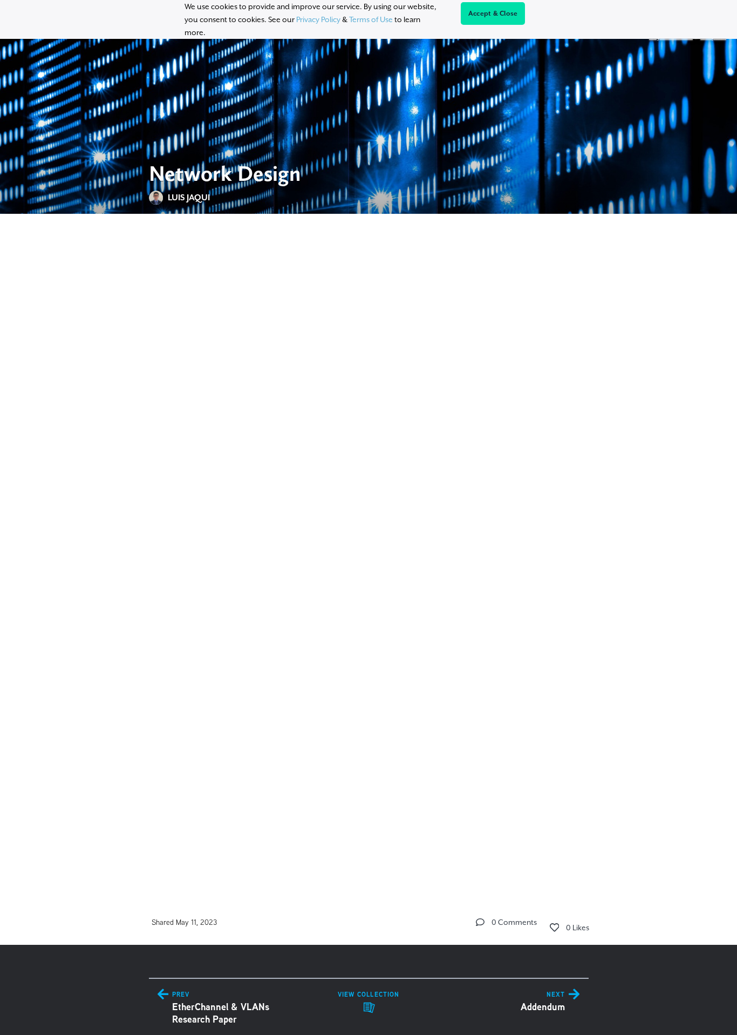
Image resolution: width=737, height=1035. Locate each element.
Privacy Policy (318, 19)
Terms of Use (371, 19)
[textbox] (368, 548)
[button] (480, 922)
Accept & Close (493, 13)
